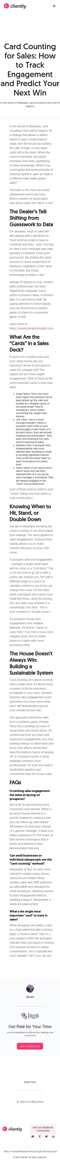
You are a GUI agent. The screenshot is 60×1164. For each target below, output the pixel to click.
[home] (15, 6)
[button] (54, 6)
